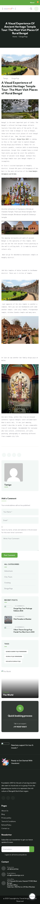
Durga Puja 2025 (23, 139)
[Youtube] (13, 798)
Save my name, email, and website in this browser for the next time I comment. (19, 531)
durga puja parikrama (14, 656)
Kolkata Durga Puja (13, 661)
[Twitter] (8, 798)
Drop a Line (10, 867)
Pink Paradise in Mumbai (22, 619)
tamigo (5, 78)
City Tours (8, 577)
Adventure (8, 571)
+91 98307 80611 (20, 727)
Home (15, 37)
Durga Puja (23, 37)
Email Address (11, 873)
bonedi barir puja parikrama (16, 651)
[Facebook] (3, 798)
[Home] (9, 8)
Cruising (7, 583)
